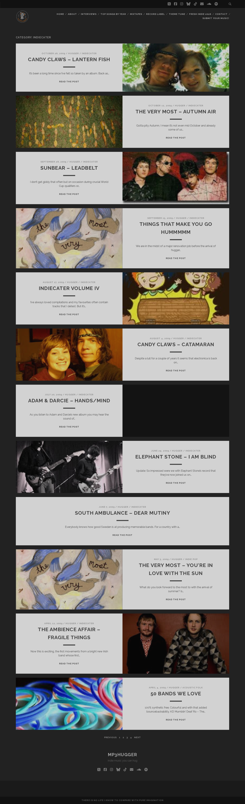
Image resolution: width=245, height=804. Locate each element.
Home (60, 14)
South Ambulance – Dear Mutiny (122, 513)
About (72, 14)
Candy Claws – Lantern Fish (69, 59)
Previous (110, 737)
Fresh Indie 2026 (200, 14)
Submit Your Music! (215, 18)
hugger (73, 53)
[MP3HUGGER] (22, 21)
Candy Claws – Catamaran (176, 344)
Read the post (69, 81)
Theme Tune (177, 14)
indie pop (191, 559)
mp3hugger (122, 754)
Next (137, 737)
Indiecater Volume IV (69, 288)
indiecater (89, 53)
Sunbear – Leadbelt (69, 168)
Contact (221, 14)
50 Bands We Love (175, 693)
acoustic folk (192, 687)
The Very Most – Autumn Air (176, 111)
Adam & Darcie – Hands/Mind (69, 401)
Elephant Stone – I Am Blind (175, 457)
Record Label (155, 14)
